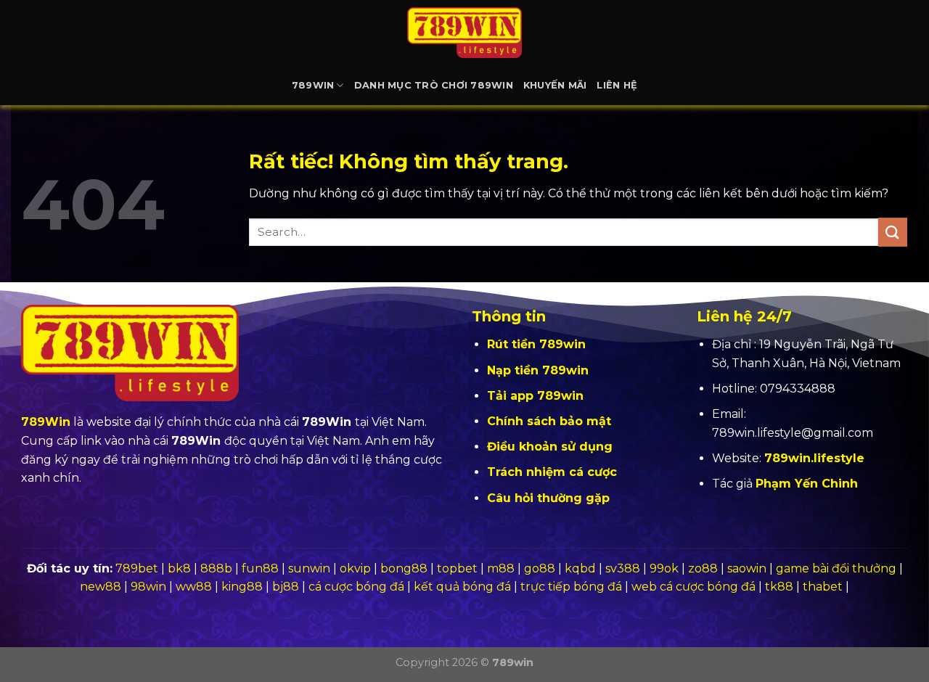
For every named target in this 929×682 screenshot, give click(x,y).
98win (148, 586)
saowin (746, 568)
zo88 (703, 568)
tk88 (779, 586)
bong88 (403, 568)
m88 (501, 568)
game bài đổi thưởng (836, 568)
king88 (242, 586)
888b (216, 568)
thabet (823, 586)
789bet (136, 568)
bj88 (285, 586)
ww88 (194, 586)
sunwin (309, 568)
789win (313, 85)
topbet (457, 568)
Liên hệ (617, 85)
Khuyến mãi (555, 85)
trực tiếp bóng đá (571, 586)
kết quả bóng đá (462, 586)
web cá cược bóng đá (693, 586)
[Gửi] (892, 232)
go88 (539, 568)
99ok (664, 568)
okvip (355, 568)
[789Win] (464, 32)
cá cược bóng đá (356, 586)
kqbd (580, 568)
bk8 (179, 568)
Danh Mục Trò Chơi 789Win (433, 85)
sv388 (622, 568)
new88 (100, 586)
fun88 (260, 568)
